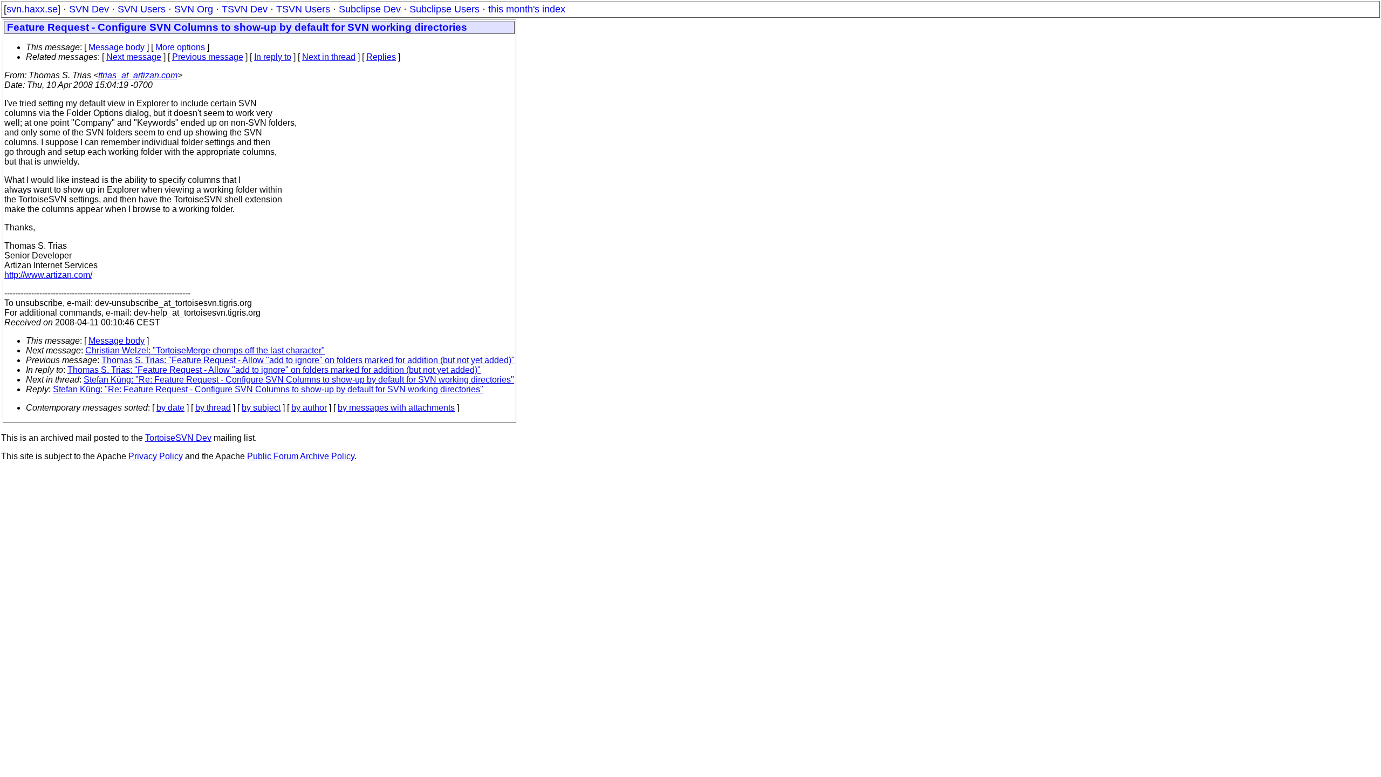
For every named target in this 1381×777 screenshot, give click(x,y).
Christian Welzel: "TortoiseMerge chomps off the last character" (205, 350)
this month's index (526, 9)
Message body (116, 47)
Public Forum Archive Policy (300, 456)
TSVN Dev (245, 9)
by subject (261, 407)
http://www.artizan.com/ (48, 275)
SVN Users (142, 9)
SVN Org (193, 9)
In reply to (272, 57)
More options (180, 47)
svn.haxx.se (32, 9)
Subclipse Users (444, 9)
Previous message (207, 57)
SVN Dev (89, 9)
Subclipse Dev (370, 9)
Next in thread (328, 57)
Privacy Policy (155, 456)
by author (309, 407)
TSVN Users (303, 9)
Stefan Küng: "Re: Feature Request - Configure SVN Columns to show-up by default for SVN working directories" (299, 379)
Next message (133, 57)
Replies (381, 57)
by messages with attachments (396, 407)
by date (170, 407)
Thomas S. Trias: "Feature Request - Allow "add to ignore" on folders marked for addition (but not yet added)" (308, 360)
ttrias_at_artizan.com (137, 75)
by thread (213, 407)
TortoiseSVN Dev (178, 437)
